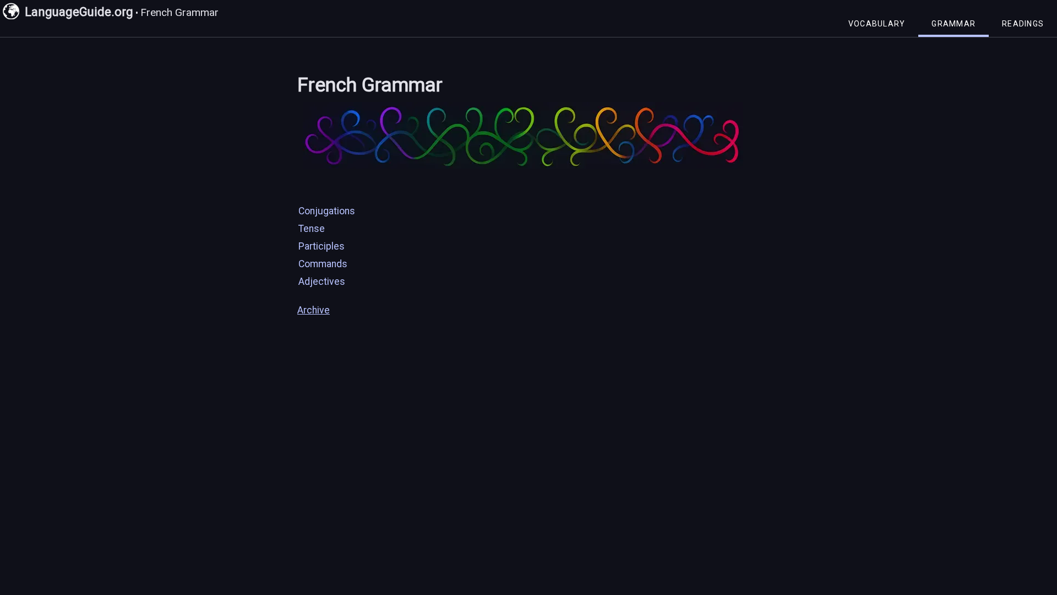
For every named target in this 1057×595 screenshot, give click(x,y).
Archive (313, 310)
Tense (311, 228)
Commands (322, 263)
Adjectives (321, 281)
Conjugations (326, 211)
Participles (321, 246)
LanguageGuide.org (79, 11)
